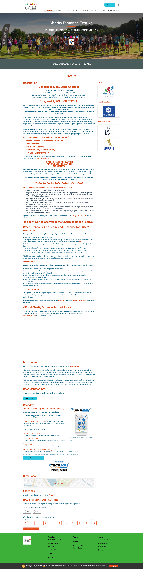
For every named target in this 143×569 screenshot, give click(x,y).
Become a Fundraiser (104, 540)
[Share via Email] (74, 37)
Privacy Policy (43, 566)
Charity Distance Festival (72, 23)
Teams (58, 11)
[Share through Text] (77, 37)
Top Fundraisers (103, 543)
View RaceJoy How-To (33, 458)
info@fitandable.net (29, 316)
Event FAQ (61, 300)
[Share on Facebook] (65, 37)
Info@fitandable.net (79, 300)
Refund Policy (112, 11)
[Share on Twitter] (68, 37)
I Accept (113, 566)
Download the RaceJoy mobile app (34, 421)
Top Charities (102, 546)
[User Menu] (118, 4)
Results (93, 11)
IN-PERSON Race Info (55, 540)
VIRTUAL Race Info (54, 543)
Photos (102, 11)
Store (75, 11)
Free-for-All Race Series (42, 212)
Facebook (52, 495)
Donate (109, 5)
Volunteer (84, 11)
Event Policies (77, 548)
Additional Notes (30, 529)
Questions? (30, 398)
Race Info (49, 11)
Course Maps (52, 550)
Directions (78, 33)
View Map (59, 483)
